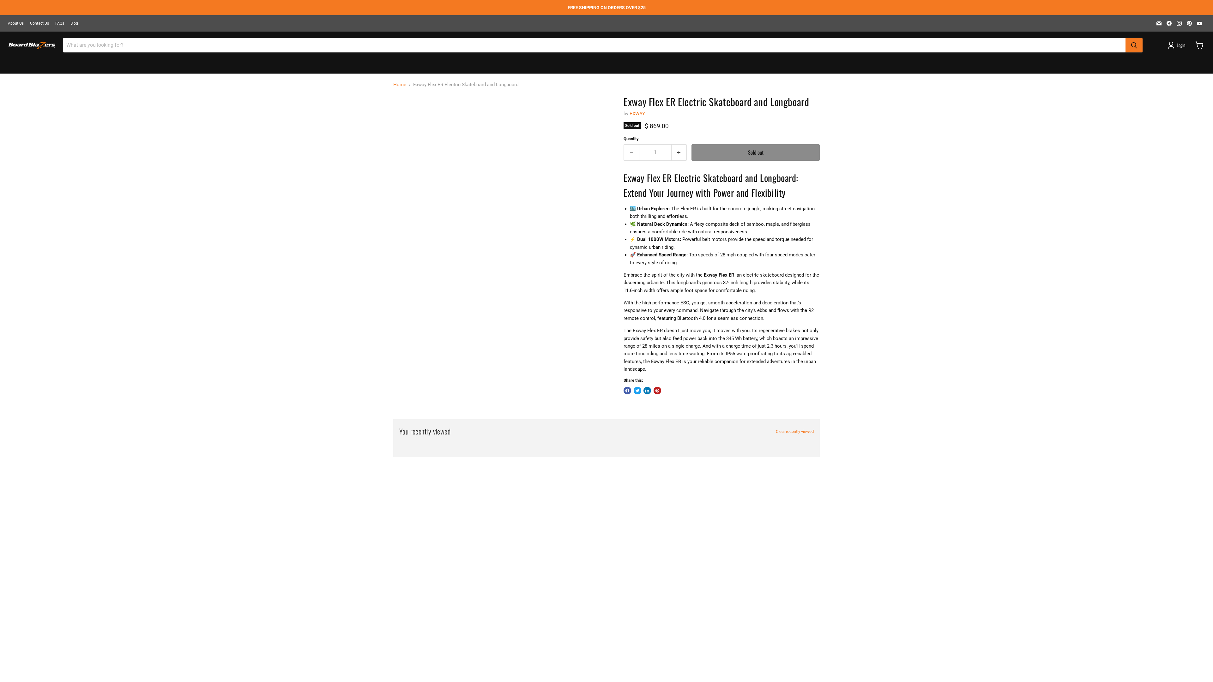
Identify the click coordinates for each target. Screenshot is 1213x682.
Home (399, 84)
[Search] (1134, 45)
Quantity (631, 138)
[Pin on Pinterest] (657, 390)
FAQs (59, 23)
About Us (16, 23)
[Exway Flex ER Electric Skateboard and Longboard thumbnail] (409, 113)
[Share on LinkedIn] (647, 390)
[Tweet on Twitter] (637, 390)
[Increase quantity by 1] (679, 152)
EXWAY (637, 114)
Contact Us (39, 23)
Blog (74, 23)
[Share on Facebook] (627, 390)
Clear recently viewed (795, 431)
